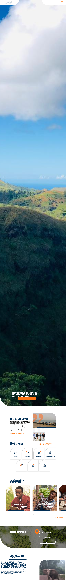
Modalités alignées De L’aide (15, 456)
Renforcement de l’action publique (33, 468)
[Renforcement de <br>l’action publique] (33, 465)
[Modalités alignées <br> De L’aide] (15, 452)
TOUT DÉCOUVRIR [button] (59, 517)
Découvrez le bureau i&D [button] (16, 433)
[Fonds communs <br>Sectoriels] (27, 452)
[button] (46, 444)
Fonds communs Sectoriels (27, 456)
